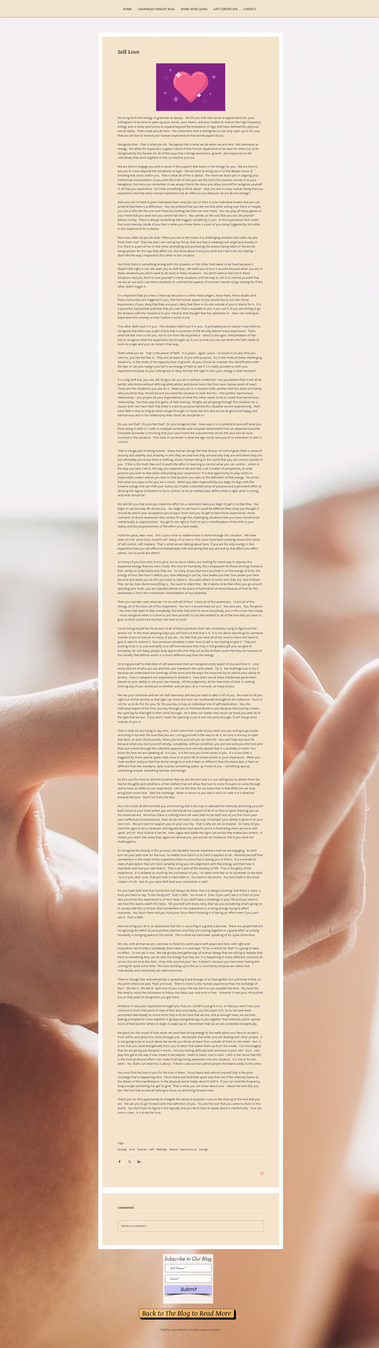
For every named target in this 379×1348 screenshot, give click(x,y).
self (151, 1149)
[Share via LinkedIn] (139, 1161)
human (142, 1149)
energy (122, 1149)
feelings (162, 1149)
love (132, 1149)
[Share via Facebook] (119, 1161)
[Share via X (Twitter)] (129, 1161)
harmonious (188, 1149)
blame (173, 1149)
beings (203, 1149)
